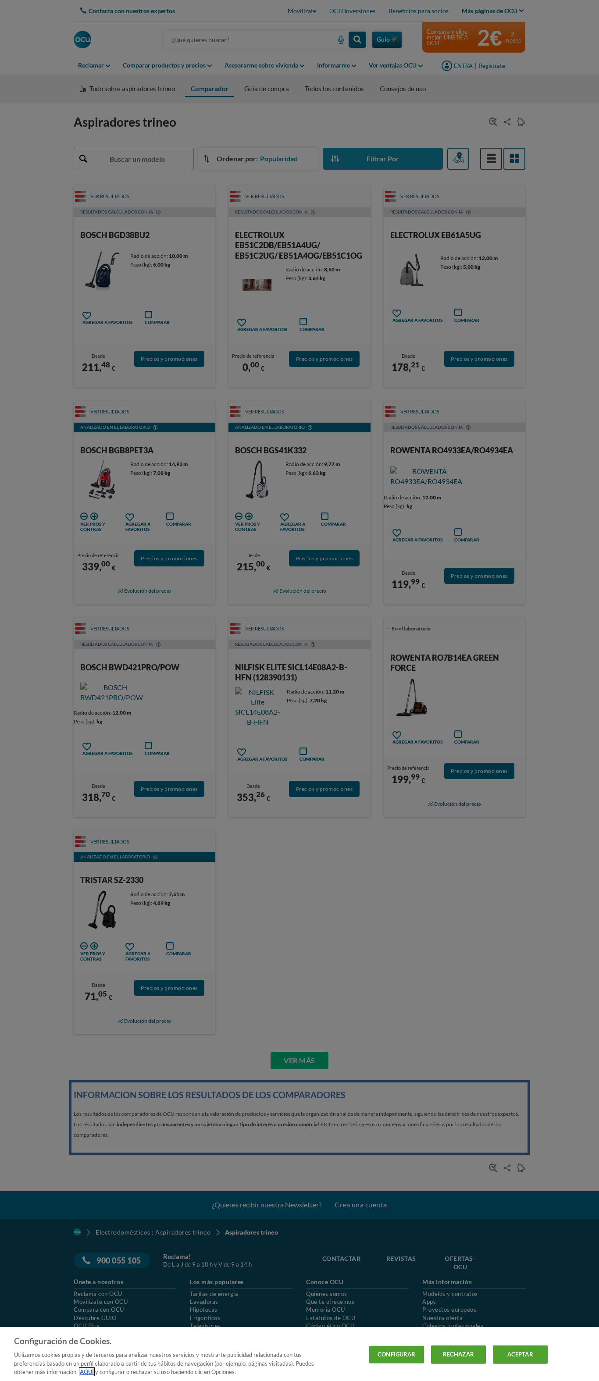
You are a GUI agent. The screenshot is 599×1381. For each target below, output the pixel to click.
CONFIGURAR (396, 1354)
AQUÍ (87, 1371)
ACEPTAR (520, 1354)
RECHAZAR (458, 1354)
